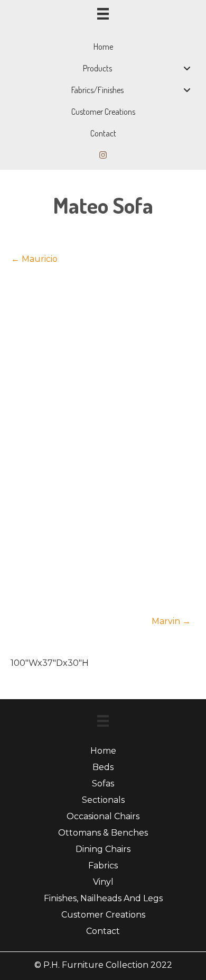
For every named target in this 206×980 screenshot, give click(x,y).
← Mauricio (34, 259)
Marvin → (171, 621)
